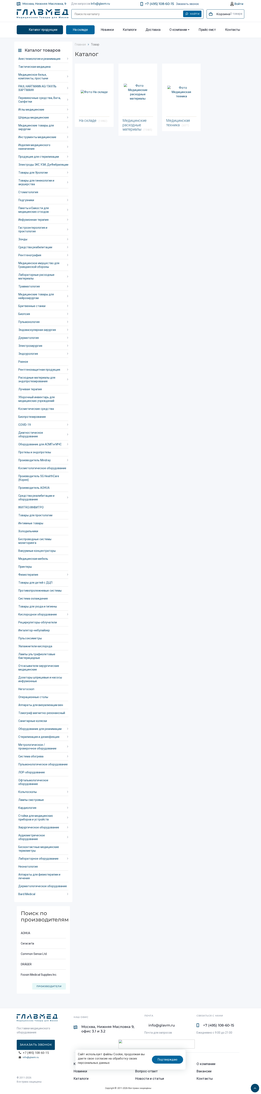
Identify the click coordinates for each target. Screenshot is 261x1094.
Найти (195, 13)
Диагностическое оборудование (30, 434)
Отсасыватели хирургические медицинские (38, 667)
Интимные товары (30, 523)
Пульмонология (29, 322)
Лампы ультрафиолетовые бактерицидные (36, 656)
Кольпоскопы (27, 792)
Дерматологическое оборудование (42, 886)
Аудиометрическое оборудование (31, 837)
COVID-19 (24, 424)
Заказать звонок (187, 4)
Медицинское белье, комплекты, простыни (33, 76)
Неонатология (28, 866)
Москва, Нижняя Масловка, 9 (44, 4)
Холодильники (28, 531)
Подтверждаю (167, 1059)
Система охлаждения (33, 598)
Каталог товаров (42, 50)
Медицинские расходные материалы (137, 124)
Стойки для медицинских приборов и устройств (35, 817)
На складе (80, 30)
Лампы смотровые (31, 799)
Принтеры (25, 566)
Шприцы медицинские (33, 117)
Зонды (22, 239)
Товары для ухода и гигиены (37, 606)
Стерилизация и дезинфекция (38, 736)
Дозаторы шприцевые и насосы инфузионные (40, 679)
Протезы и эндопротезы (34, 452)
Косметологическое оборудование (42, 468)
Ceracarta (27, 943)
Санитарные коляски (32, 721)
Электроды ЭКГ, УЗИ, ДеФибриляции (43, 164)
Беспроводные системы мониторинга (34, 541)
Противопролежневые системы (40, 590)
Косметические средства (36, 408)
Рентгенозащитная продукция (39, 369)
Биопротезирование (32, 416)
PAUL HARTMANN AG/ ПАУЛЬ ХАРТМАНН (37, 88)
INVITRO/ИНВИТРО (31, 507)
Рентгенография (29, 255)
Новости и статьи (149, 1078)
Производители (49, 986)
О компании (178, 30)
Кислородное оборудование (37, 614)
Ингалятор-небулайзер (34, 630)
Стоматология (28, 192)
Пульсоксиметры (30, 638)
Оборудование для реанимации (40, 728)
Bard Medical (26, 894)
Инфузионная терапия (33, 219)
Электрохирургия (30, 345)
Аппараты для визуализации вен (40, 705)
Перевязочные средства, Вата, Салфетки (39, 99)
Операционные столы (33, 697)
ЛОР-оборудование (31, 772)
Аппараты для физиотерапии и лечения (39, 876)
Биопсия (24, 314)
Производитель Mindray (34, 460)
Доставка (153, 30)
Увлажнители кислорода (35, 646)
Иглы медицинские (31, 109)
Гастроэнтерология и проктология (32, 229)
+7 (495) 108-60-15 (159, 4)
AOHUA (25, 933)
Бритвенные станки (31, 306)
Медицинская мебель (33, 558)
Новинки (107, 30)
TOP (254, 1087)
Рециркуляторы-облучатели (37, 622)
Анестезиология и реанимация (39, 58)
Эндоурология (28, 353)
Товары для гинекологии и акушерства (36, 182)
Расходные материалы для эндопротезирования (36, 379)
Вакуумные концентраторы (37, 550)
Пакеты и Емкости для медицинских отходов (33, 209)
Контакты (232, 30)
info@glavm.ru (31, 1057)
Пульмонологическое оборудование (43, 764)
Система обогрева (30, 756)
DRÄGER (26, 964)
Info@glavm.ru (100, 3)
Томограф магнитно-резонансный (41, 713)
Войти (238, 4)
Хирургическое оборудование (38, 827)
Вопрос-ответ (146, 1071)
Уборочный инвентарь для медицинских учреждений (36, 399)
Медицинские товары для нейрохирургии (36, 296)
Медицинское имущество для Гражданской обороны (38, 265)
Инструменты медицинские (37, 137)
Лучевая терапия (30, 389)
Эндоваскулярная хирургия (37, 329)
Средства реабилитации (35, 247)
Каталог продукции (43, 30)
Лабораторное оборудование (38, 858)
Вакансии (204, 1071)
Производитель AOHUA (34, 487)
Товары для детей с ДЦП (35, 582)
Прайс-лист (207, 30)
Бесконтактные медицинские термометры (38, 848)
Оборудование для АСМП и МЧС (40, 444)
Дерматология (28, 337)
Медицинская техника (178, 122)
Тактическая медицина (34, 66)
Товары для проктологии (35, 515)
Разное (23, 361)
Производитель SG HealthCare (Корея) (38, 477)
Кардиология (27, 807)
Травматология (29, 286)
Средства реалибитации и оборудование (36, 497)
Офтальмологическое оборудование (33, 782)
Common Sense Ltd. (34, 953)
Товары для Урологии (33, 172)
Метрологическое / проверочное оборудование (37, 746)
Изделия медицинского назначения (34, 146)
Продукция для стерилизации (38, 156)
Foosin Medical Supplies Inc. (39, 974)
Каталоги (129, 30)
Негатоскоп (26, 689)
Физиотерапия (28, 574)
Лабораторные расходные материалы (36, 276)
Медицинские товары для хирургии (36, 127)
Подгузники (26, 200)
